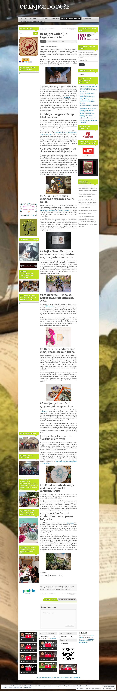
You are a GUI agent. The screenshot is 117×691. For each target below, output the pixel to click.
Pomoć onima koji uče (70, 18)
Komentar (69, 625)
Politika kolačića (27, 687)
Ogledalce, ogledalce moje (88, 117)
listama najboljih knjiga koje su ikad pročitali (54, 210)
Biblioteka (43, 18)
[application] (28, 637)
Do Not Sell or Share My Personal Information (66, 677)
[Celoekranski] (35, 640)
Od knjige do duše (58, 41)
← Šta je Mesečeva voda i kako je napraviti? (48, 29)
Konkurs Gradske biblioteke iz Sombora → (69, 29)
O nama (32, 18)
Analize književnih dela (61, 586)
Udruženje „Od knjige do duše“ (33, 21)
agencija (67, 97)
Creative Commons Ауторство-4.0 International (86, 640)
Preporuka (43, 589)
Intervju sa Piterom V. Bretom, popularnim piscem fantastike (88, 120)
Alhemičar (44, 411)
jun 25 (43, 41)
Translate (53, 638)
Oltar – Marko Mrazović (87, 93)
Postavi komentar (65, 589)
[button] (84, 169)
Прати (81, 64)
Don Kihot (70, 523)
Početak (23, 18)
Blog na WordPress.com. (44, 677)
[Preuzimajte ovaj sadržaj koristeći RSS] (80, 79)
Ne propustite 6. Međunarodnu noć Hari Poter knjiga (87, 96)
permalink (57, 589)
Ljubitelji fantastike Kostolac (85, 80)
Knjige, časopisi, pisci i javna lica (52, 587)
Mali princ (49, 306)
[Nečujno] (33, 640)
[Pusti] (22, 640)
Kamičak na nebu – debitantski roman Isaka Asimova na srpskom (87, 113)
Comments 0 (50, 599)
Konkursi (55, 18)
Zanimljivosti (89, 18)
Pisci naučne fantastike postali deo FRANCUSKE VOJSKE (87, 101)
